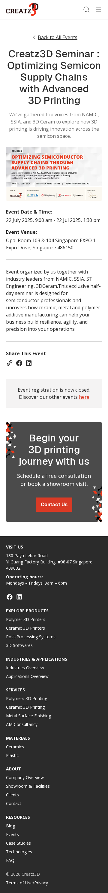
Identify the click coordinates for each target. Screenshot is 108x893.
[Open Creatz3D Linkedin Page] (19, 596)
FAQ (10, 860)
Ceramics (15, 747)
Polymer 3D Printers (25, 619)
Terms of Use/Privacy (27, 883)
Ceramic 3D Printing (25, 707)
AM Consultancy (22, 724)
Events (12, 834)
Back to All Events (57, 37)
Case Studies (18, 843)
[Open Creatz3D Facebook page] (9, 596)
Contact (13, 803)
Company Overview (25, 777)
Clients (12, 795)
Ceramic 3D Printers (25, 628)
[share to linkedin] (28, 363)
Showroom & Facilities (28, 786)
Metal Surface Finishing (28, 716)
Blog (10, 826)
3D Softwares (19, 645)
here (84, 397)
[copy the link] (9, 363)
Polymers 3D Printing (26, 698)
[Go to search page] (86, 9)
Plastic (12, 755)
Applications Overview (27, 676)
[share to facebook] (19, 363)
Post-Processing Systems (31, 636)
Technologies (19, 852)
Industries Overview (25, 667)
